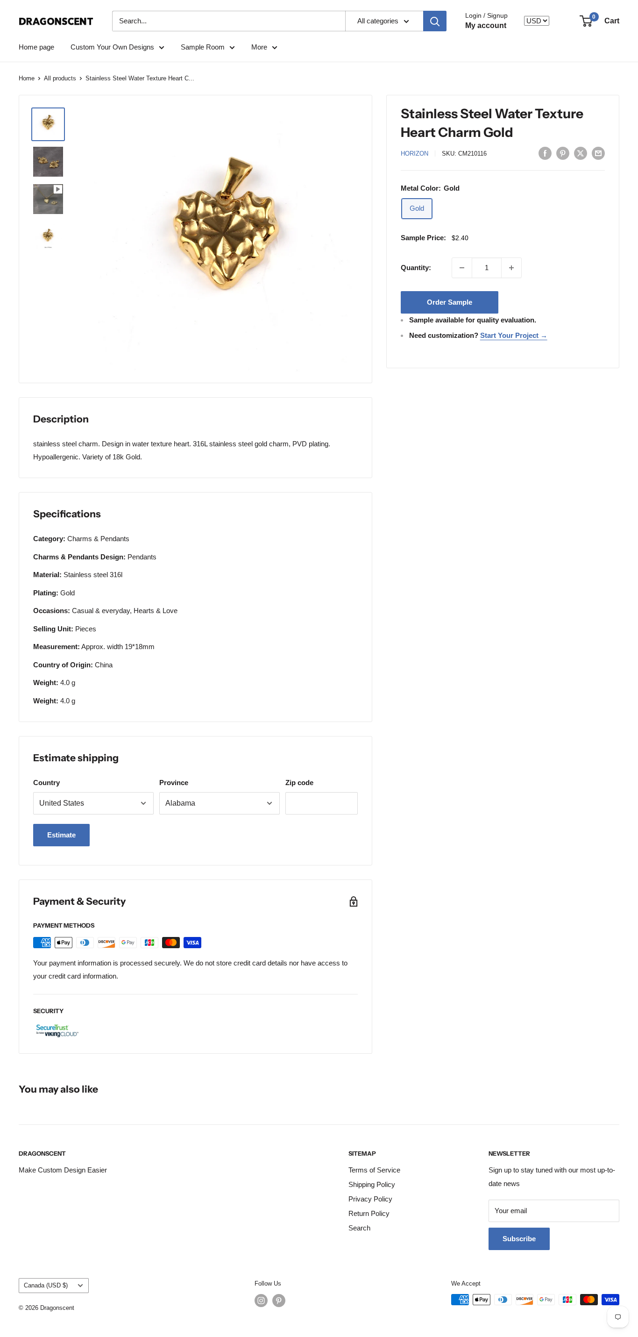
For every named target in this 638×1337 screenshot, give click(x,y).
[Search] (435, 21)
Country (46, 782)
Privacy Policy (370, 1199)
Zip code (299, 782)
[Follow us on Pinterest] (278, 1300)
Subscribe (519, 1239)
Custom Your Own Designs (112, 47)
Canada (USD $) (46, 1285)
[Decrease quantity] (462, 268)
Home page (36, 47)
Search (359, 1228)
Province (173, 782)
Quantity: (416, 268)
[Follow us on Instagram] (261, 1300)
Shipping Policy (371, 1184)
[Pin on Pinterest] (562, 153)
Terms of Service (374, 1170)
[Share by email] (598, 153)
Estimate (61, 835)
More (259, 47)
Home (27, 78)
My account (485, 25)
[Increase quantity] (511, 268)
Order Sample (449, 302)
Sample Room (203, 47)
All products (60, 78)
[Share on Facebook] (545, 153)
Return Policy (369, 1213)
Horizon (414, 153)
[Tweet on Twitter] (580, 153)
